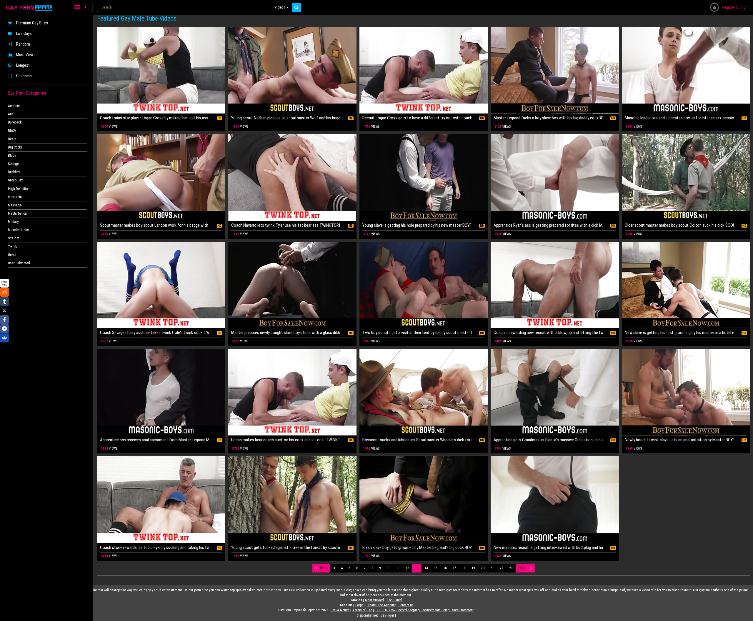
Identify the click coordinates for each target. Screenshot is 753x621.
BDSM (12, 131)
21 (492, 568)
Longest (23, 65)
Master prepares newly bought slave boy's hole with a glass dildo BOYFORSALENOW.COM (285, 332)
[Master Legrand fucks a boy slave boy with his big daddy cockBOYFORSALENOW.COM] (555, 70)
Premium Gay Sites (32, 23)
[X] (4, 310)
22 (501, 568)
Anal (11, 114)
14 (426, 568)
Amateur (14, 106)
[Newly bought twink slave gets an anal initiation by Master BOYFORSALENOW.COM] (686, 392)
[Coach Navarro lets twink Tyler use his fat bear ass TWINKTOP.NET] (292, 177)
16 (445, 568)
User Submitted (19, 263)
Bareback (15, 122)
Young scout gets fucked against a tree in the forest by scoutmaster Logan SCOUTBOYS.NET (285, 547)
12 (407, 568)
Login (359, 605)
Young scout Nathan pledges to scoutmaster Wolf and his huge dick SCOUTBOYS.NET (285, 118)
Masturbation (17, 213)
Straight (13, 238)
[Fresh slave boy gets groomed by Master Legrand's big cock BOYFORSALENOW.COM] (423, 499)
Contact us (406, 605)
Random (23, 44)
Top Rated (394, 600)
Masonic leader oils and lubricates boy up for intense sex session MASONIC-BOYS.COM (679, 118)
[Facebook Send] (4, 328)
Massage (14, 205)
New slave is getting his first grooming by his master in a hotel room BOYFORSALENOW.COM (679, 332)
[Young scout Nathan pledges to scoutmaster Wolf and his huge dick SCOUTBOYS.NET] (292, 70)
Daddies (14, 172)
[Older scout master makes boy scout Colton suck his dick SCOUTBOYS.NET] (686, 177)
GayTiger (387, 615)
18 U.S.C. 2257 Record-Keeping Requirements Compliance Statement (424, 610)
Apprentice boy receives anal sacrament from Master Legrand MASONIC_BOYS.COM (154, 440)
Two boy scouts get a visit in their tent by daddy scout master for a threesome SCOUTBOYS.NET (417, 332)
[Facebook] (4, 319)
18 (464, 568)
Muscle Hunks (18, 230)
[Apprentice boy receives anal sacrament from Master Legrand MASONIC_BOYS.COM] (161, 392)
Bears (12, 139)
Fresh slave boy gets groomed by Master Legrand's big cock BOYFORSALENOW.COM (417, 547)
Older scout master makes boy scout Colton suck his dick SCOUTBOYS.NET (679, 225)
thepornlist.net (367, 615)
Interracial (15, 197)
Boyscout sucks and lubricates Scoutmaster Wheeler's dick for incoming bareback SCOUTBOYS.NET (417, 440)
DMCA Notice (340, 610)
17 (454, 568)
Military (13, 222)
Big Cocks (15, 147)
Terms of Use (362, 610)
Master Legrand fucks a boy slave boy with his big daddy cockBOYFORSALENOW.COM (548, 118)
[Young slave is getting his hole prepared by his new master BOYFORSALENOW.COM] (423, 177)
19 (473, 568)
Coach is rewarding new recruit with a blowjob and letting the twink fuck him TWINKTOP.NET (548, 332)
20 (482, 568)
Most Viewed (27, 54)
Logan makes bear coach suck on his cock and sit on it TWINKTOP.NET (285, 440)
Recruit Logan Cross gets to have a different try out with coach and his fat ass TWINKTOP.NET (417, 118)
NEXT (523, 568)
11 (398, 568)
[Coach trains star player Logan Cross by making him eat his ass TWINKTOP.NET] (161, 70)
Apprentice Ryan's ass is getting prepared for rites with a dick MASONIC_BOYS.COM (548, 225)
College (13, 164)
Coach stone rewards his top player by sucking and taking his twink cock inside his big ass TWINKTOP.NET (154, 547)
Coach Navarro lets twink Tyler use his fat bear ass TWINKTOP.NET (285, 225)
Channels (24, 76)
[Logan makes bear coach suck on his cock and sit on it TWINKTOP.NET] (292, 392)
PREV (323, 568)
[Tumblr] (4, 301)
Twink (12, 247)
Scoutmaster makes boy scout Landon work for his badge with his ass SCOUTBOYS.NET (154, 225)
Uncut (12, 255)
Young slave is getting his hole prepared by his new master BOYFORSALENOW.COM (417, 225)
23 (511, 568)
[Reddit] (4, 292)
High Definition (18, 189)
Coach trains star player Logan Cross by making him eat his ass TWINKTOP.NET (154, 118)
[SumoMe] (4, 337)
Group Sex (15, 180)
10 (388, 568)
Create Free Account (381, 605)
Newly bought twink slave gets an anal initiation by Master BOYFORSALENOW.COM (679, 440)
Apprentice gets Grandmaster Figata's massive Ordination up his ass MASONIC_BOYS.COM (548, 440)
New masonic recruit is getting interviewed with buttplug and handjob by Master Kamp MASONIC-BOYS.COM (548, 547)
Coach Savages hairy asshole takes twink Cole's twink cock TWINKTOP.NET (154, 332)
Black (12, 155)
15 (435, 568)
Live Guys (24, 33)
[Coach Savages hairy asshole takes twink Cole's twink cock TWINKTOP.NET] (161, 285)
